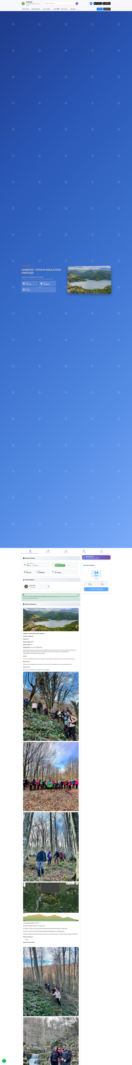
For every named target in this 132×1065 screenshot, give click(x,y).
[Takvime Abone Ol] (91, 3)
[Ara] (76, 3)
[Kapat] (110, 555)
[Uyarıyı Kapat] (78, 595)
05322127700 (39, 647)
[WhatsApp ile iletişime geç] (4, 1061)
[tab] (30, 551)
